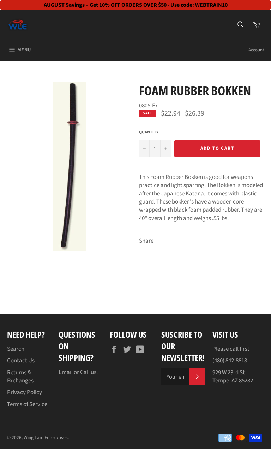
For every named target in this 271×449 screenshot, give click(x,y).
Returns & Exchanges (20, 376)
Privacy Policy (24, 392)
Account (256, 50)
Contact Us (21, 360)
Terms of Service (27, 404)
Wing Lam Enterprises (46, 437)
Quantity (148, 132)
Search (15, 349)
